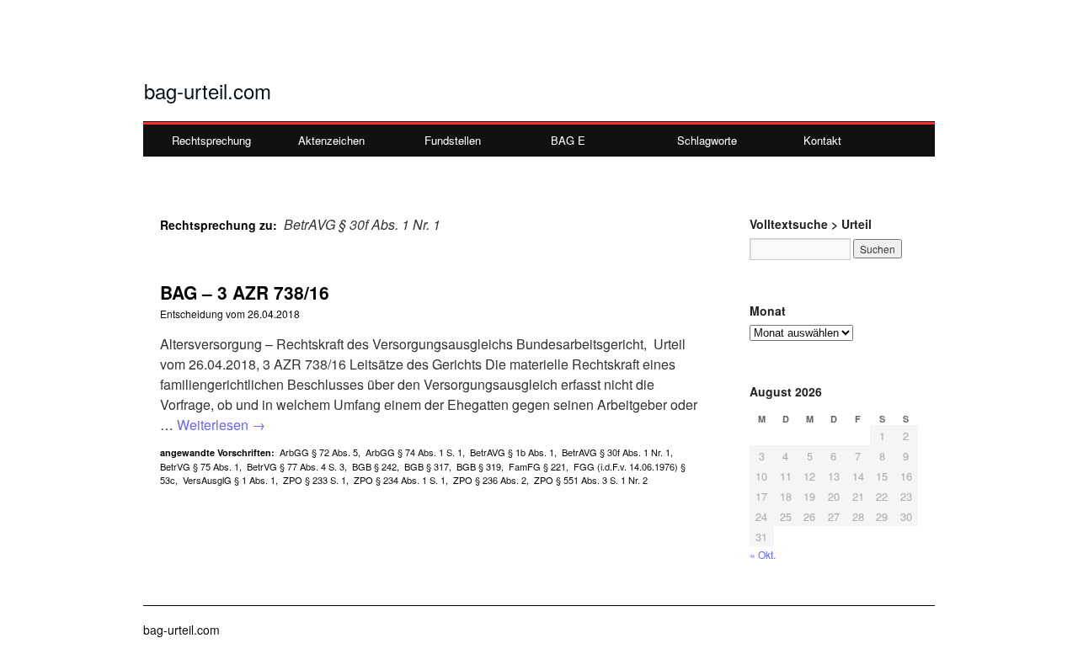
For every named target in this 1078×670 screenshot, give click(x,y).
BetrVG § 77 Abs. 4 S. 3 (295, 466)
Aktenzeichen (331, 140)
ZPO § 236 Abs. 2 (489, 480)
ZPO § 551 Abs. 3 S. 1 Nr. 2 (591, 480)
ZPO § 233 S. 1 (314, 480)
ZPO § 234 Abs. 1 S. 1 (400, 480)
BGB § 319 (478, 466)
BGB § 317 (426, 466)
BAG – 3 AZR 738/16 (244, 292)
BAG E (568, 140)
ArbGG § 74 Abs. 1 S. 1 (414, 452)
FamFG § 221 (537, 466)
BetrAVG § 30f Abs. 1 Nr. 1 (616, 452)
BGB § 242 (374, 466)
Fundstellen (452, 140)
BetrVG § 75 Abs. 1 (199, 466)
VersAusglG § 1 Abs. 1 (229, 480)
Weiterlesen (221, 424)
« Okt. (763, 554)
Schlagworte (707, 140)
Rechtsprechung (211, 140)
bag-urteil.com (207, 90)
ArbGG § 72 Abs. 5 (319, 452)
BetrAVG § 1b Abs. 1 (512, 452)
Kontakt (822, 140)
